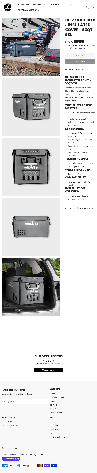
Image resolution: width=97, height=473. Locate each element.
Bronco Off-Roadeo (10, 422)
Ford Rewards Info (56, 397)
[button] (92, 7)
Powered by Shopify (34, 455)
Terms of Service (56, 412)
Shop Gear (53, 429)
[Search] (87, 7)
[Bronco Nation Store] (8, 7)
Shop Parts (53, 425)
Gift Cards (53, 405)
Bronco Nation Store (17, 455)
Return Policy (54, 409)
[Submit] (44, 401)
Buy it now (80, 62)
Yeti (50, 433)
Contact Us (53, 401)
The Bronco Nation (57, 437)
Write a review (48, 370)
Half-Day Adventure (10, 425)
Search (52, 393)
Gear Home (54, 422)
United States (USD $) (13, 448)
